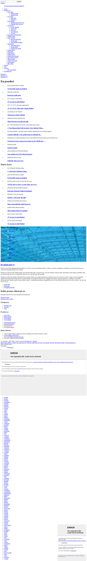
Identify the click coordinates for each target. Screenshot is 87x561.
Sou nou (6, 68)
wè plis (3, 261)
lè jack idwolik (15, 27)
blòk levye (13, 19)
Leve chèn (10, 16)
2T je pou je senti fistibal (15, 217)
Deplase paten (11, 36)
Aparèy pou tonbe (12, 60)
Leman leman (11, 50)
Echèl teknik (10, 53)
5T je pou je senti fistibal (15, 224)
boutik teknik (14, 47)
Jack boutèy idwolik (48, 342)
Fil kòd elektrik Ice (70, 342)
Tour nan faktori (11, 70)
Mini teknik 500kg (60, 342)
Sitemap (35, 341)
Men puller (10, 63)
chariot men (14, 41)
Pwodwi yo (7, 10)
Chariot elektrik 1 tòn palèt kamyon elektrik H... (24, 135)
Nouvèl (6, 65)
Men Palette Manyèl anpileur (17, 211)
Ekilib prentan (11, 54)
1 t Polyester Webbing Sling (17, 171)
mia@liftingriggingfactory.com (15, 337)
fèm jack (13, 30)
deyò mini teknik (15, 45)
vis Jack (13, 33)
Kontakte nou (7, 71)
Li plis (9, 234)
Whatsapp (10, 347)
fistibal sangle (14, 13)
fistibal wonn (14, 15)
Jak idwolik (10, 25)
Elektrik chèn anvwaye (17, 24)
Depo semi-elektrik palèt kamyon (18, 204)
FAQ (5, 66)
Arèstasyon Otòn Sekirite (16, 115)
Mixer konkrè (11, 59)
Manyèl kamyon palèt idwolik (17, 121)
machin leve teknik (16, 48)
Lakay (5, 9)
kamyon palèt (12, 148)
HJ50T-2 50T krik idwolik (16, 198)
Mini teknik (10, 44)
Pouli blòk (10, 51)
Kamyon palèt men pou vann (34, 342)
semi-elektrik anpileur (16, 42)
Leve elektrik (11, 21)
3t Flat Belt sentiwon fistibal (17, 89)
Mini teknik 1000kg (6, 342)
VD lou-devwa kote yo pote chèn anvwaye (22, 184)
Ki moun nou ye (8, 265)
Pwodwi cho (28, 341)
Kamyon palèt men (14, 95)
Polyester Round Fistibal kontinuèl (19, 191)
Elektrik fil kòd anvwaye (17, 22)
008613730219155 (13, 335)
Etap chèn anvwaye (12, 57)
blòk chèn (13, 18)
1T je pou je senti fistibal (15, 102)
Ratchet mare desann (13, 56)
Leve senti (10, 12)
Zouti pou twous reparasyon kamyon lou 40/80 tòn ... (26, 141)
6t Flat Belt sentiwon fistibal (17, 178)
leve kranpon (10, 62)
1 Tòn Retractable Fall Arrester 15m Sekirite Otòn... (25, 128)
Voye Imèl (3, 345)
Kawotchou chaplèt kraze (14, 35)
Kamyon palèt (11, 38)
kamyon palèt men (16, 39)
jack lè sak (13, 28)
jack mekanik (14, 31)
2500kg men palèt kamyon (19, 342)
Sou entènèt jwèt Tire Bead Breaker (19, 154)
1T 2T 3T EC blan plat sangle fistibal (20, 108)
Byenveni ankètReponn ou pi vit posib (7, 298)
